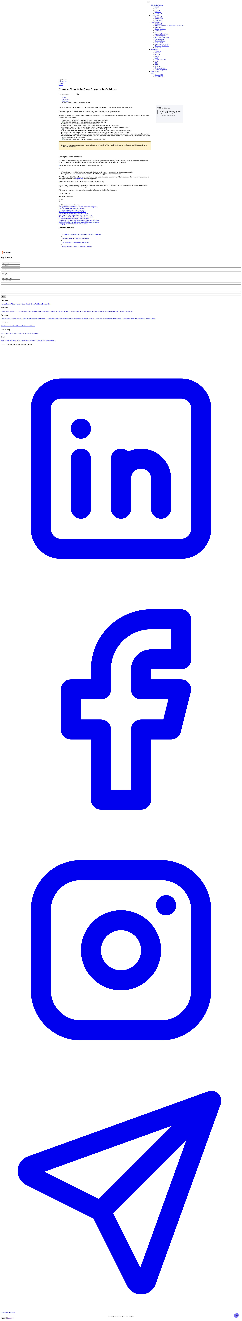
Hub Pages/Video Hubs (162, 37)
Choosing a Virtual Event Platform (26, 318)
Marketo (157, 52)
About (11, 326)
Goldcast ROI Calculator (8, 318)
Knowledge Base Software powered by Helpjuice (121, 1316)
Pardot (157, 61)
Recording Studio (160, 41)
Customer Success (150, 318)
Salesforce (158, 51)
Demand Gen (46, 304)
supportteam (79, 178)
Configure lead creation (167, 115)
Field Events (158, 20)
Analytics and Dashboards (118, 311)
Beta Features (155, 71)
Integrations (154, 49)
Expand (9, 1318)
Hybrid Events (30, 304)
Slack (156, 58)
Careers (26, 326)
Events (15, 326)
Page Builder (28, 311)
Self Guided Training (157, 5)
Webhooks (158, 66)
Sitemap (53, 340)
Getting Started (155, 15)
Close (3, 1318)
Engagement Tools (77, 311)
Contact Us (20, 326)
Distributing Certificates (162, 46)
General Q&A (159, 75)
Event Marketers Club (20, 333)
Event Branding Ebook (61, 318)
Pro (156, 8)
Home (64, 97)
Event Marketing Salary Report (108, 318)
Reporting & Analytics (161, 34)
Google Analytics (160, 68)
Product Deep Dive (156, 22)
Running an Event (160, 29)
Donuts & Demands (33, 333)
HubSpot (157, 54)
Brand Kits (158, 47)
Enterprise (158, 12)
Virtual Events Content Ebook (126, 318)
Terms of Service (25, 340)
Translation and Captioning (40, 311)
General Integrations (161, 70)
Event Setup (158, 27)
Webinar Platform (6, 304)
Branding (85, 311)
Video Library (159, 42)
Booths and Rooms (104, 311)
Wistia (156, 64)
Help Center (4, 340)
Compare (3, 311)
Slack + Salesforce (160, 59)
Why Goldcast (5, 326)
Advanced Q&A (160, 76)
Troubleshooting (159, 39)
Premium (157, 10)
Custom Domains (93, 311)
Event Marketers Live (7, 333)
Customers (141, 318)
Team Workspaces (160, 35)
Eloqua (157, 56)
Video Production (19, 311)
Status (10, 340)
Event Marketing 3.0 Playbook (45, 318)
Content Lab (158, 13)
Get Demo (31, 326)
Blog (136, 318)
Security (40, 340)
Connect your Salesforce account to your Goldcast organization (170, 112)
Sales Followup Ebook (92, 318)
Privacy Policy (16, 340)
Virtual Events (159, 18)
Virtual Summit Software (18, 304)
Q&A (152, 73)
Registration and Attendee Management (60, 311)
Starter (157, 7)
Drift (156, 63)
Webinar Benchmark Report (76, 318)
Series (156, 32)
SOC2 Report (47, 340)
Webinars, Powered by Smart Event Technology (169, 25)
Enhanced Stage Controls (162, 44)
